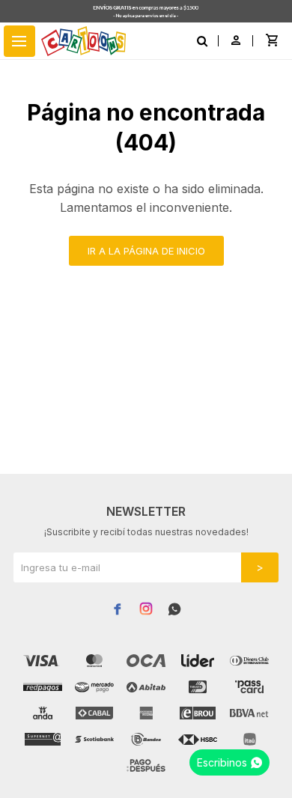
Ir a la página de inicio (146, 251)
